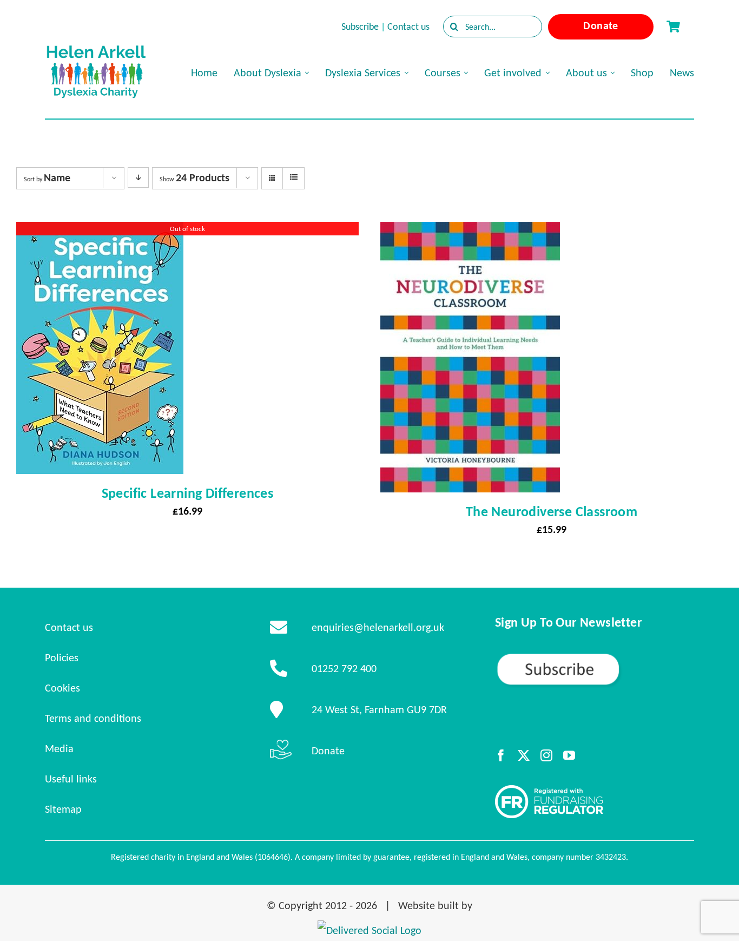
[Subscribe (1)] (594, 656)
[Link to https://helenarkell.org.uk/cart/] (673, 26)
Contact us (408, 26)
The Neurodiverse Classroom (551, 511)
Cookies (62, 687)
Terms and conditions (93, 718)
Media (59, 748)
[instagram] (546, 755)
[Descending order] (138, 177)
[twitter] (524, 755)
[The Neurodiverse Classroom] (470, 231)
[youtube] (569, 755)
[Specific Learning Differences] (99, 231)
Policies (61, 657)
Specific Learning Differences (188, 493)
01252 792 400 (344, 668)
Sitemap (63, 808)
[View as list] (293, 177)
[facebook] (501, 755)
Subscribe (360, 26)
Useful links (71, 778)
